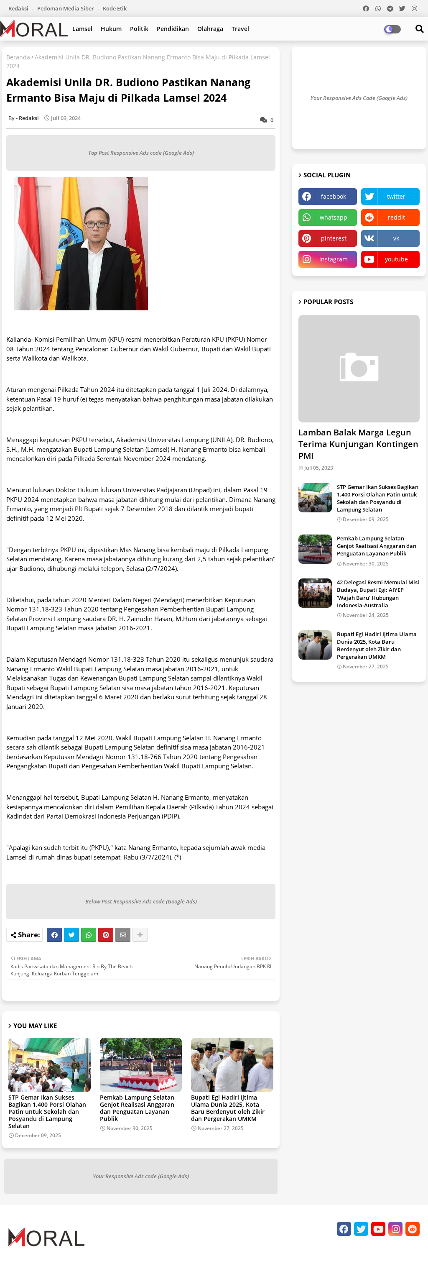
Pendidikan (173, 29)
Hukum (111, 29)
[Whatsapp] (88, 935)
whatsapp (333, 217)
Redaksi (19, 8)
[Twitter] (71, 935)
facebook (333, 196)
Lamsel (82, 29)
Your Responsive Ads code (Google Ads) (141, 1176)
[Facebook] (54, 935)
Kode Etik (115, 8)
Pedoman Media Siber (66, 8)
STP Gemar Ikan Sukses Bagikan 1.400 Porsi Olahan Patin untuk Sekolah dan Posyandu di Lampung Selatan (47, 1111)
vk (396, 238)
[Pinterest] (105, 935)
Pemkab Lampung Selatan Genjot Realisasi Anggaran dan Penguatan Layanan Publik (137, 1108)
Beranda (18, 57)
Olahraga (210, 29)
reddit (396, 217)
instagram (333, 259)
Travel (240, 29)
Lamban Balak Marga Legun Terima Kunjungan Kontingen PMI (358, 444)
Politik (139, 29)
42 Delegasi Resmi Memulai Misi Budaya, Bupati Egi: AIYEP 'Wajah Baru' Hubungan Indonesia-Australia (378, 593)
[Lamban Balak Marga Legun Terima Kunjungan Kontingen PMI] (359, 368)
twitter (396, 196)
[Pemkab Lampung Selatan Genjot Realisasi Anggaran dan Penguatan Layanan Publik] (315, 549)
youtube (396, 259)
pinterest (333, 238)
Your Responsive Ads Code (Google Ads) (359, 98)
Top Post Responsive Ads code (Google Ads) (141, 152)
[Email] (122, 935)
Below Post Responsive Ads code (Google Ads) (141, 901)
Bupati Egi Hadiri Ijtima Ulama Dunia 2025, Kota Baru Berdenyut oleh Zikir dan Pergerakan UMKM (228, 1108)
